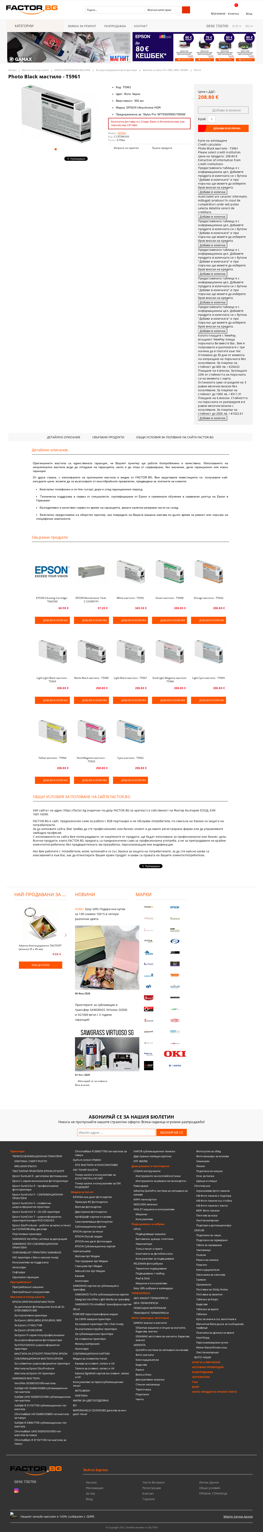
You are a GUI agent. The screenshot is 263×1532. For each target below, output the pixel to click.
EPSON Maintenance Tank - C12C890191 (91, 599)
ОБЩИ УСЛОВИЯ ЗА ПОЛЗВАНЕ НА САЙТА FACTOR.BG (174, 437)
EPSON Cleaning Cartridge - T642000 (52, 599)
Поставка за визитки (209, 1294)
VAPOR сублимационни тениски (154, 1151)
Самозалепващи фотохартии (94, 1221)
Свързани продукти (108, 437)
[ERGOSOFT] (149, 1031)
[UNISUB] (175, 986)
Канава (79, 1276)
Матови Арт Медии (87, 1256)
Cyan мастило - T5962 (130, 758)
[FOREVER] (149, 941)
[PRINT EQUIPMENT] (149, 1054)
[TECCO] (175, 975)
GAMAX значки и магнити (150, 1323)
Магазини (218, 13)
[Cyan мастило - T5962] (130, 731)
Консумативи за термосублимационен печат (98, 1383)
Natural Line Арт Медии (90, 1271)
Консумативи (144, 1219)
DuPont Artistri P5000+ (87, 1160)
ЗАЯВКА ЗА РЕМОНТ (82, 26)
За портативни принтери (30, 1315)
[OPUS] (149, 1009)
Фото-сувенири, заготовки (150, 1318)
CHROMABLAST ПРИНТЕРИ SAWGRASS (36, 1252)
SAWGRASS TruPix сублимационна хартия (102, 1294)
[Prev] (13, 49)
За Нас (90, 1493)
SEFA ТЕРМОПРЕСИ (146, 1303)
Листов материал (207, 1220)
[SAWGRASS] (149, 918)
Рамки (140, 1369)
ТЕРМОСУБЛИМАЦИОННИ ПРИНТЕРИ (37, 1156)
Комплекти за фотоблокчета (154, 1253)
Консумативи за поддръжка (30, 1262)
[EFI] (149, 986)
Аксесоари (19, 1267)
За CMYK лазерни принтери (93, 1319)
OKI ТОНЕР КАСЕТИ (85, 1170)
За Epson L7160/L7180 (28, 1325)
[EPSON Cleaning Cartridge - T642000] (52, 571)
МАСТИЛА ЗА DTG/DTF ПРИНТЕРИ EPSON (40, 1353)
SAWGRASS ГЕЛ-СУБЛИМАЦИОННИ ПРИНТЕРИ (35, 1245)
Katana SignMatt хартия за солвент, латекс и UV (102, 1375)
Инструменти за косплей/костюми (158, 1176)
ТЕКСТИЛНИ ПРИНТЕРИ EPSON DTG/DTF (38, 1171)
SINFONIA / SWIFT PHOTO (30, 1161)
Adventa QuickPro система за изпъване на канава (161, 1192)
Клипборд (202, 1337)
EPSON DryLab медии (88, 1236)
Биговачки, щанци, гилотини (154, 1239)
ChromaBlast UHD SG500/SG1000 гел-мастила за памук (37, 1433)
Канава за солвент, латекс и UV (95, 1363)
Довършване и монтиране (150, 1166)
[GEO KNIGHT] (175, 1009)
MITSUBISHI (82, 1390)
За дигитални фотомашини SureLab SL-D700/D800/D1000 (39, 1308)
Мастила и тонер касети (35, 70)
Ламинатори (144, 1244)
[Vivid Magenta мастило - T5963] (91, 731)
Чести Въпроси (153, 1482)
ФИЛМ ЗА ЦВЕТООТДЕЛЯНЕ (91, 1400)
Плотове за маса (206, 1215)
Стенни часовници (148, 1384)
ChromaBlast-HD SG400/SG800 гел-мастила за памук (41, 1416)
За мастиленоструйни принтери (96, 1329)
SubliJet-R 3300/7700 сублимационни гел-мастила (40, 1424)
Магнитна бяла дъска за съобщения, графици (220, 1326)
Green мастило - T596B (170, 598)
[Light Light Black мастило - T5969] (52, 651)
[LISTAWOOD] (175, 997)
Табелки (201, 1314)
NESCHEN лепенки (145, 1204)
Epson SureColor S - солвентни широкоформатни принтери (31, 1205)
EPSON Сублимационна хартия (95, 1246)
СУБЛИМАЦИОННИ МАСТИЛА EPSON (38, 1358)
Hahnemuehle (82, 1251)
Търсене (148, 1499)
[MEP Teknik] (175, 1043)
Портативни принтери (26, 1234)
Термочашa (143, 1389)
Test (195, 1382)
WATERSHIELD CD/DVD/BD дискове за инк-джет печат (100, 1412)
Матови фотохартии (88, 1207)
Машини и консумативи (151, 1283)
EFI (75, 1405)
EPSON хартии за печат (88, 1231)
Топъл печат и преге (149, 1249)
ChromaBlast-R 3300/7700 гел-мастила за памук (101, 1153)
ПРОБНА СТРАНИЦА (213, 1493)
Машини (141, 1214)
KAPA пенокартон (145, 1199)
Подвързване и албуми (148, 1224)
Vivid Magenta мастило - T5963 (91, 759)
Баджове (141, 1365)
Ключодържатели (147, 1360)
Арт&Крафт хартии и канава (93, 1216)
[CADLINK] (175, 1031)
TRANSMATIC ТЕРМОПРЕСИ (151, 1313)
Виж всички (82, 1085)
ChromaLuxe (202, 1186)
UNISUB (199, 1230)
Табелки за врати (207, 1309)
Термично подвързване (151, 1268)
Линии (200, 1166)
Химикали (202, 1161)
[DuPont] (175, 1020)
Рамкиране (141, 1186)
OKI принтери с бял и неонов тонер (35, 1257)
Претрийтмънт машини (27, 1287)
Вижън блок (143, 1374)
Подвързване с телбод (150, 1273)
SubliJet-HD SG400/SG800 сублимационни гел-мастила (40, 1390)
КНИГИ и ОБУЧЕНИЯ (206, 1362)
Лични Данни (209, 1482)
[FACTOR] (149, 907)
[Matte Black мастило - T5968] (91, 651)
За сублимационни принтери (94, 1334)
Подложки (142, 1394)
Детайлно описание (63, 437)
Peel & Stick (143, 1278)
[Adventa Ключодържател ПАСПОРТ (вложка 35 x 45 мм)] (41, 924)
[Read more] (101, 958)
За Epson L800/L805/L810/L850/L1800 (37, 1320)
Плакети (201, 1265)
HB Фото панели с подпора (213, 1196)
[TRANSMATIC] (149, 1020)
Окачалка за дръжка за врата (215, 1332)
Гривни (201, 1279)
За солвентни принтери (90, 1339)
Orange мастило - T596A (208, 598)
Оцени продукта (162, 148)
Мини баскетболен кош (211, 1347)
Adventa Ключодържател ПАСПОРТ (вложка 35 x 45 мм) (40, 947)
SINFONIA (81, 1395)
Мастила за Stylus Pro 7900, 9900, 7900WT (165, 70)
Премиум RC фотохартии (91, 1202)
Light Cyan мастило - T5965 (208, 678)
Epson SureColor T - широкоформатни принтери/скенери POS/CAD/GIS (36, 1218)
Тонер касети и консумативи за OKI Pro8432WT (98, 1185)
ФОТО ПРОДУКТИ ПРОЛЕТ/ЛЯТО (214, 1392)
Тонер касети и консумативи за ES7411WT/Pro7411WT (95, 1176)
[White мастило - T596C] (130, 571)
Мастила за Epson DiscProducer (34, 1368)
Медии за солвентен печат (90, 1358)
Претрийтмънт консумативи (31, 1292)
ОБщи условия (209, 1488)
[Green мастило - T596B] (169, 571)
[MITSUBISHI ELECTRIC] (149, 1065)
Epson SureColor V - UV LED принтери (36, 1212)
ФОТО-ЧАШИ (202, 1357)
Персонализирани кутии (212, 1342)
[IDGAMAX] (175, 1065)
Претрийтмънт (21, 1282)
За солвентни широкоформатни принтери (42, 1363)
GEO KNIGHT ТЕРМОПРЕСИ (151, 1298)
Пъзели (201, 1255)
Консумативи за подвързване (155, 1258)
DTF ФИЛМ (141, 1161)
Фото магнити (145, 1355)
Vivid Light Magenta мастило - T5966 (169, 679)
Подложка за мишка (209, 1171)
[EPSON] (175, 907)
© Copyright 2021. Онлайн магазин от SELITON (131, 1527)
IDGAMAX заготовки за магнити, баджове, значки (163, 1338)
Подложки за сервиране (211, 1240)
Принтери (17, 1151)
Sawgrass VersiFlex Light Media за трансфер (102, 1299)
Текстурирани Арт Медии (91, 1261)
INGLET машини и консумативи (154, 1209)
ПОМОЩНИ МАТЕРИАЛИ (150, 1308)
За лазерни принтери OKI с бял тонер (99, 1324)
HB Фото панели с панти (212, 1205)
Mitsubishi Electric (25, 1166)
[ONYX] (149, 1043)
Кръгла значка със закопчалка (216, 1319)
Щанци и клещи (206, 1181)
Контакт (148, 1493)
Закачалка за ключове (210, 1274)
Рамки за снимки (207, 1260)
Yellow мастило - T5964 (52, 758)
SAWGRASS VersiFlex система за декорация (39, 1239)
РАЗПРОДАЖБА (115, 26)
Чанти (140, 1399)
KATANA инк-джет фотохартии (92, 1197)
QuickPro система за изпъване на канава (162, 1350)
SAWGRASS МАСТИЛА (26, 1378)
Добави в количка (55, 620)
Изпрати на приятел (126, 148)
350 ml (197, 70)
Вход (249, 13)
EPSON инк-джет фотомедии (93, 1241)
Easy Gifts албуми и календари (153, 1288)
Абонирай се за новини (92, 1081)
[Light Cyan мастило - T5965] (208, 651)
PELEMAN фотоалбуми (148, 1263)
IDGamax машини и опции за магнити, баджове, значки (161, 1329)
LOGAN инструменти (147, 1171)
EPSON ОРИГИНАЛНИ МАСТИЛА (72, 70)
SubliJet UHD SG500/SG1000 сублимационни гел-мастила (42, 1398)
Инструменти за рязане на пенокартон (161, 1181)
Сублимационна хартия (90, 1226)
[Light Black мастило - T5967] (130, 651)
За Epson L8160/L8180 (28, 1330)
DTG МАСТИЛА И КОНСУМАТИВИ (96, 1165)
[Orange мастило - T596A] (208, 571)
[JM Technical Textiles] (175, 952)
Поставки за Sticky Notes (212, 1289)
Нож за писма (205, 1176)
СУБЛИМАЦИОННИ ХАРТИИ (91, 1353)
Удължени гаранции (25, 1277)
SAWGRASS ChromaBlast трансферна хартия (103, 1304)
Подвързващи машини (151, 1234)
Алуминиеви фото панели (213, 1191)
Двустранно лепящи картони (152, 1156)
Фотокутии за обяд (208, 1151)
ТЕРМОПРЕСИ (141, 1293)
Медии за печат (82, 1192)
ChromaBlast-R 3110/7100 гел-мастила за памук (40, 1441)
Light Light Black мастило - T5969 (52, 679)
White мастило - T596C (130, 598)
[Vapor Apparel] (175, 941)
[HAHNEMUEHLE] (149, 930)
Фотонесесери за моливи (212, 1156)
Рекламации (94, 1488)
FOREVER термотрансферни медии (95, 1314)
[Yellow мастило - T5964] (52, 731)
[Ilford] (175, 930)
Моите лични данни (238, 1516)
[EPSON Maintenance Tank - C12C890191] (91, 571)
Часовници (203, 1250)
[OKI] (175, 1054)
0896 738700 (217, 25)
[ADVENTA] (149, 997)
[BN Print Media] (175, 963)
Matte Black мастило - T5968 (91, 678)
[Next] (249, 49)
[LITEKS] (149, 963)
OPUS (137, 1229)
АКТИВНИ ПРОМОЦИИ (208, 1367)
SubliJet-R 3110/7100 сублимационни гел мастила (40, 1407)
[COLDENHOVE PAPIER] (149, 975)
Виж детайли (41, 965)
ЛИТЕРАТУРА (201, 1377)
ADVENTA (139, 1345)
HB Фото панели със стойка (214, 1200)
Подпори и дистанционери (213, 1225)
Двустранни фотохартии (91, 1212)
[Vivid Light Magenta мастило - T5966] (169, 651)
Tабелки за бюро (207, 1299)
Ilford (76, 1309)
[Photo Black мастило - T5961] (55, 114)
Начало (12, 70)
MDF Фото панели (207, 1210)
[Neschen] (149, 952)
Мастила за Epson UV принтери (34, 1373)
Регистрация (151, 1488)
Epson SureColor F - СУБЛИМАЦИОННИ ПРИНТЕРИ (37, 1196)
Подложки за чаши (208, 1235)
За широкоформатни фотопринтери (116, 70)
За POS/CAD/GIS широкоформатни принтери (37, 1346)
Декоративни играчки (150, 1379)
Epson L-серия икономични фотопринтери (40, 1181)
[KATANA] (175, 918)
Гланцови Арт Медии (88, 1266)
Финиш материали (87, 1344)
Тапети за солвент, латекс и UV (94, 1368)
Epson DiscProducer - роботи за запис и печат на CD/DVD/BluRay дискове (41, 1227)
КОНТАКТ (141, 26)
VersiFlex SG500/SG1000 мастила (34, 1383)
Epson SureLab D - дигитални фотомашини (39, 1176)
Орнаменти (203, 1284)
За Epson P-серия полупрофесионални (39, 1335)
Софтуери (18, 1272)
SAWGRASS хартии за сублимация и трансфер (96, 1287)
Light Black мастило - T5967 (130, 678)
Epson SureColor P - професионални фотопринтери (35, 1187)
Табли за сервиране (209, 1245)
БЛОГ (196, 1387)
